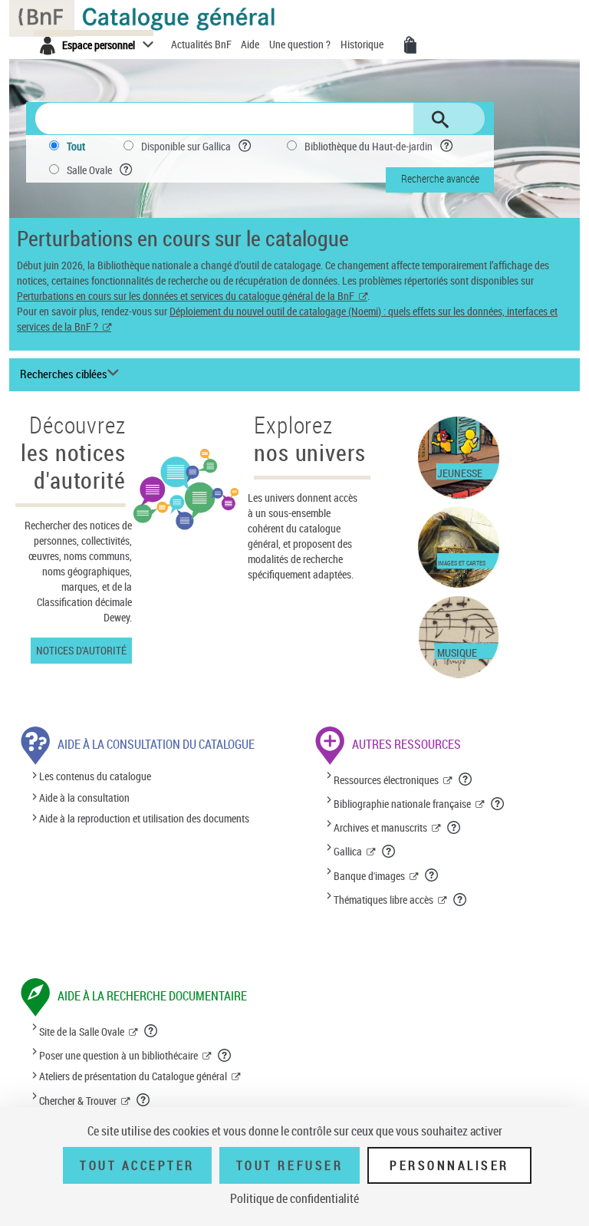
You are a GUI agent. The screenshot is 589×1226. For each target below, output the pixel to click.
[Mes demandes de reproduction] (410, 45)
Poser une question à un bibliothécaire (118, 1055)
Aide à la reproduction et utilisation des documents (144, 818)
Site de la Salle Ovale (81, 1031)
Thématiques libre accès (383, 899)
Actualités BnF (202, 44)
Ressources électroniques (386, 780)
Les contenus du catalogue (95, 777)
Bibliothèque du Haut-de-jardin (368, 146)
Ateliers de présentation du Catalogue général (133, 1076)
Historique (363, 44)
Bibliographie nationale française (402, 803)
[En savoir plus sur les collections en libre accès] (460, 899)
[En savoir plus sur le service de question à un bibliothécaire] (225, 1055)
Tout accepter (137, 1165)
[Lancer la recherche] (440, 119)
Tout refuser (289, 1165)
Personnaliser (449, 1165)
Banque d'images (369, 875)
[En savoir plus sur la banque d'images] (432, 874)
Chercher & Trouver (78, 1100)
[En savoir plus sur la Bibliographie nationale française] (498, 803)
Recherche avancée (440, 178)
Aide (251, 44)
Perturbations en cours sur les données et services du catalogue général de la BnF (185, 295)
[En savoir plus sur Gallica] (389, 851)
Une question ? (301, 44)
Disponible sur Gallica (186, 146)
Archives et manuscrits (380, 827)
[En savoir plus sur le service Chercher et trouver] (144, 1099)
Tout (76, 146)
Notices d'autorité (81, 650)
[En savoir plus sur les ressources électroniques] (466, 778)
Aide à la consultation (84, 797)
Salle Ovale (89, 170)
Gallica (348, 851)
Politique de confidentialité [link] (294, 1198)
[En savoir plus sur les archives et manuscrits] (454, 827)
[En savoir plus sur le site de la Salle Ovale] (151, 1030)
